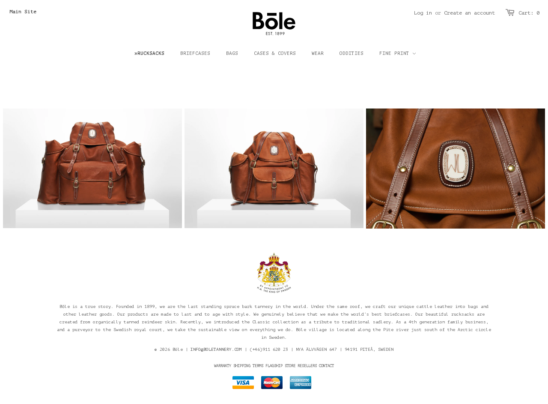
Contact (326, 366)
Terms (258, 366)
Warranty (222, 366)
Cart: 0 (528, 13)
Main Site (22, 12)
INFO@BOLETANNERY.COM (216, 349)
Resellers (307, 366)
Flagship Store (280, 366)
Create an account (469, 13)
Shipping (241, 366)
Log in (423, 13)
